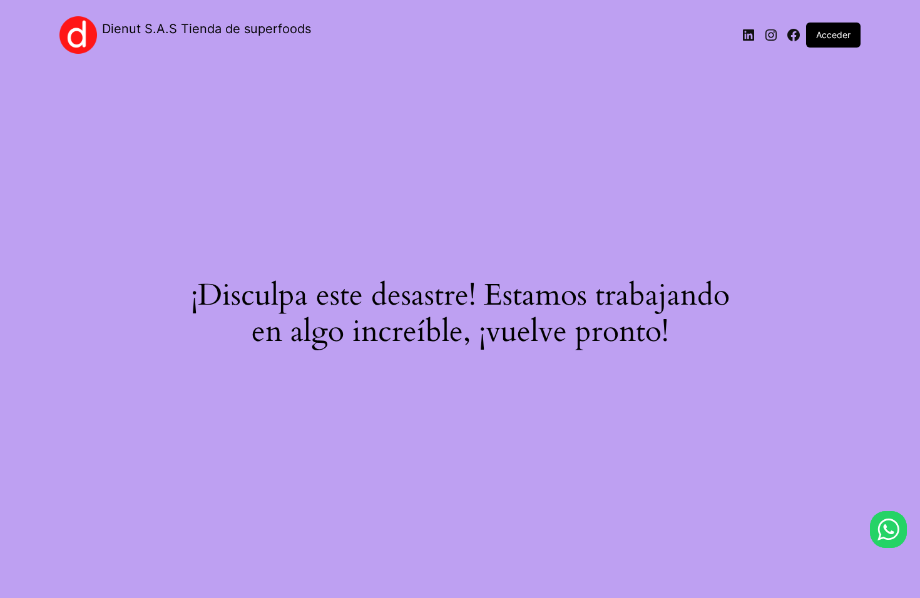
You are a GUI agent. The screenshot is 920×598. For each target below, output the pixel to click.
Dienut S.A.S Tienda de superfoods (206, 28)
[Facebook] (793, 35)
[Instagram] (771, 35)
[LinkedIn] (748, 35)
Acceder (833, 34)
